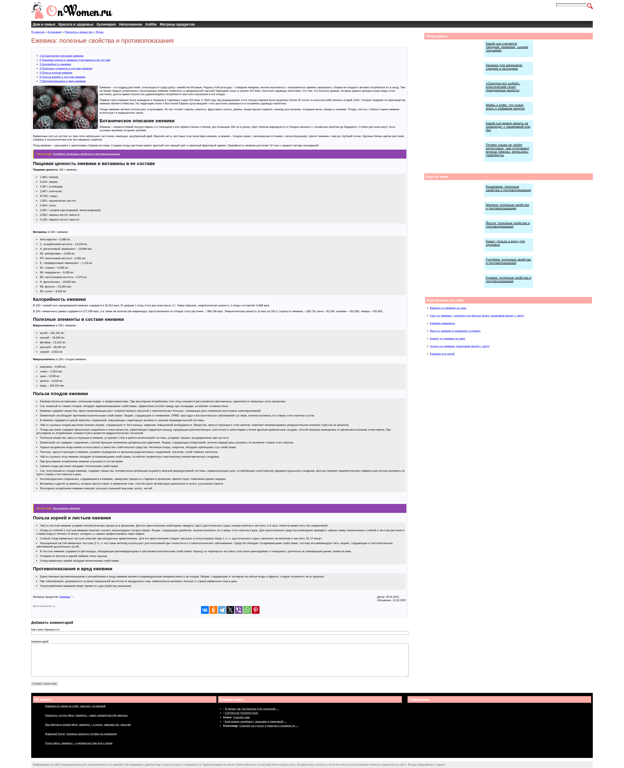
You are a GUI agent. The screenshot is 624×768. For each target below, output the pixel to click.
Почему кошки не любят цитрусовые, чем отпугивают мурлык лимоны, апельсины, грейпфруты (507, 150)
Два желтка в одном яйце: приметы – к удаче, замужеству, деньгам (88, 724)
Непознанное (130, 24)
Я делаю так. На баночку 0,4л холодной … (252, 708)
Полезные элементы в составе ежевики (65, 68)
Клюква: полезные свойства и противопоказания (508, 279)
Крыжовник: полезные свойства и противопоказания (508, 188)
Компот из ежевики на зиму (447, 338)
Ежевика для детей (442, 353)
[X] (230, 610)
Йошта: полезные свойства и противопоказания (508, 224)
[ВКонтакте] (205, 610)
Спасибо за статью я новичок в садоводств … (269, 725)
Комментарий (40, 641)
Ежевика (64, 596)
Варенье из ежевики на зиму (448, 308)
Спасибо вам (241, 717)
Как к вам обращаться (45, 629)
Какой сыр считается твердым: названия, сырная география (507, 47)
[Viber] (239, 610)
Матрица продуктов (177, 24)
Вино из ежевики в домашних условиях (455, 331)
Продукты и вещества (78, 32)
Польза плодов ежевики (55, 72)
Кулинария (106, 24)
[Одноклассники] (213, 610)
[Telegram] (222, 610)
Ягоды (100, 32)
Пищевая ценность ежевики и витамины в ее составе (74, 60)
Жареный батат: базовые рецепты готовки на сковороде (81, 733)
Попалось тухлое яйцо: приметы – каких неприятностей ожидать (86, 715)
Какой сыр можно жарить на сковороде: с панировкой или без (508, 126)
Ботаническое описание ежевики (61, 55)
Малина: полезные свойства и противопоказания (507, 206)
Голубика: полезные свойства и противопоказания (508, 261)
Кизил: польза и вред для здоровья (505, 243)
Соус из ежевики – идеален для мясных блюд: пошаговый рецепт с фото (477, 315)
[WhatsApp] (247, 610)
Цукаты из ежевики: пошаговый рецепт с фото (459, 346)
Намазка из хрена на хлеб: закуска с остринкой (75, 706)
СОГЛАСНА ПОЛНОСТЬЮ (241, 713)
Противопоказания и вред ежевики (62, 81)
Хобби (151, 24)
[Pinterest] (256, 610)
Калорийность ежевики (55, 64)
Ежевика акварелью (442, 323)
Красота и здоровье (75, 24)
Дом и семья (44, 24)
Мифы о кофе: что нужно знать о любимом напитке (505, 106)
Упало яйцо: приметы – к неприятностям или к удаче (78, 743)
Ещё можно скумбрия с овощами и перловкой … (256, 721)
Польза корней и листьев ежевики (62, 77)
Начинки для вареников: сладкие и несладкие (504, 66)
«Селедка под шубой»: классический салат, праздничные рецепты (503, 87)
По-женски (38, 32)
